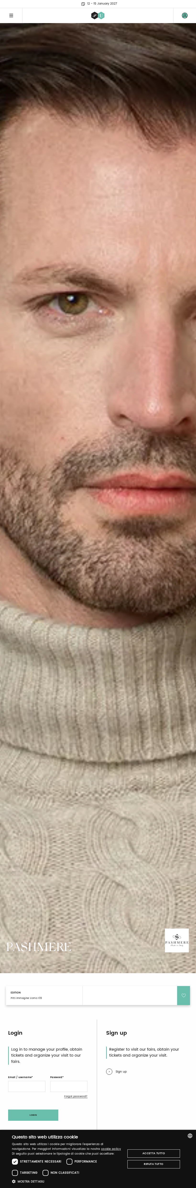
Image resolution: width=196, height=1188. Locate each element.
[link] (185, 15)
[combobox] (190, 1135)
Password (56, 1077)
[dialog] (98, 1159)
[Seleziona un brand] (97, 15)
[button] (67, 1181)
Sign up (121, 1071)
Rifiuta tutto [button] (153, 1164)
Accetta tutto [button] (153, 1153)
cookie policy (111, 1149)
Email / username (20, 1077)
